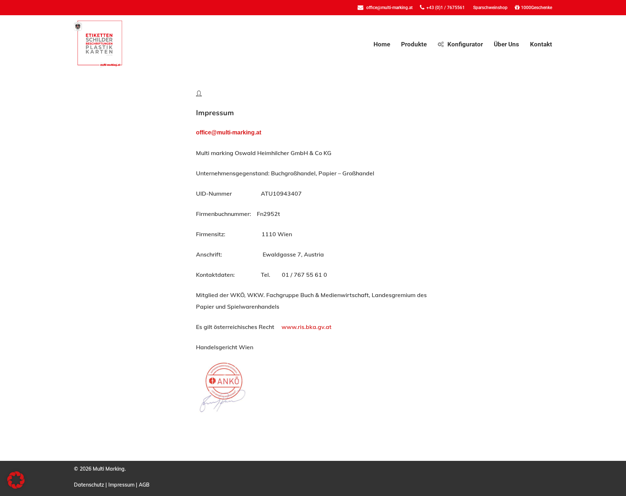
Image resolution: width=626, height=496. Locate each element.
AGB (144, 485)
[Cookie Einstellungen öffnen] (16, 486)
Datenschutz (89, 485)
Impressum (121, 485)
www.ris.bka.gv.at (306, 326)
